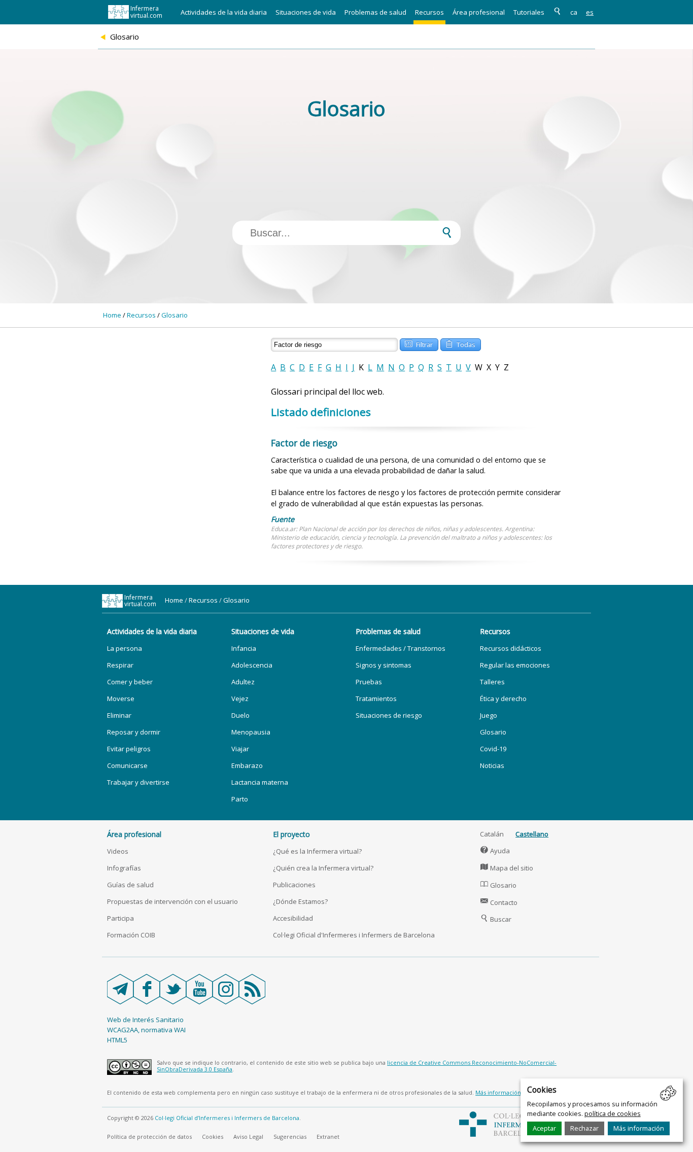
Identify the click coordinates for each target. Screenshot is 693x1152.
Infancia (243, 648)
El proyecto (291, 834)
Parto (239, 799)
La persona (124, 648)
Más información (638, 1128)
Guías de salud (130, 884)
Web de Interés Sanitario (145, 1019)
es (590, 12)
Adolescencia (251, 665)
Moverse (120, 698)
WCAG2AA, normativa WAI (146, 1029)
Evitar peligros (129, 748)
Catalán (492, 834)
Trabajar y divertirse (138, 782)
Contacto (498, 902)
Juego (488, 715)
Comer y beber (130, 681)
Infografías (124, 867)
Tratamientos (376, 698)
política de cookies (612, 1113)
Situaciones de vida (305, 12)
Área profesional (479, 12)
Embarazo (247, 765)
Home (112, 315)
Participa (120, 918)
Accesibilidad (293, 918)
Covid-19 (493, 748)
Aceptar (544, 1128)
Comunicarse (127, 765)
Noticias (492, 765)
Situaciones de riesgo (389, 715)
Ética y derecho (503, 698)
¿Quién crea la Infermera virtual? (323, 867)
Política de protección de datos (149, 1136)
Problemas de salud (375, 12)
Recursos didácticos (510, 648)
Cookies (212, 1136)
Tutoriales (528, 12)
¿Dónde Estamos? (300, 901)
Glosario (174, 315)
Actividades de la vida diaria (224, 12)
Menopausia (250, 732)
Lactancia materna (259, 782)
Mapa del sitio (506, 867)
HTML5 (117, 1039)
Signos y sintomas (383, 665)
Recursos (429, 12)
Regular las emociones (515, 665)
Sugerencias (289, 1136)
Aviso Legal (248, 1136)
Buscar (495, 919)
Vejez (240, 698)
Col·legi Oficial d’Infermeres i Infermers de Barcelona (227, 1118)
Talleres (492, 681)
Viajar (240, 748)
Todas (460, 343)
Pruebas (369, 681)
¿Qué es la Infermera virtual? (317, 851)
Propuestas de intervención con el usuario (172, 901)
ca (573, 12)
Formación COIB (131, 934)
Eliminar (119, 715)
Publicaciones (294, 884)
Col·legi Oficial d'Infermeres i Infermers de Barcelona (354, 934)
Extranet (328, 1136)
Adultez (243, 681)
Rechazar (584, 1128)
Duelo (240, 715)
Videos (117, 851)
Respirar (120, 665)
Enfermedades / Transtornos (400, 648)
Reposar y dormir (133, 732)
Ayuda (495, 850)
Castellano (531, 834)
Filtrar (419, 343)
